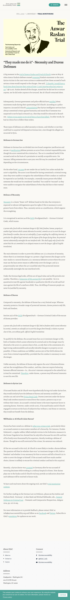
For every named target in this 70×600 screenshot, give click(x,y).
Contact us (8, 559)
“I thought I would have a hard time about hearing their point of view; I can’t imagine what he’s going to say (34, 86)
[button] (66, 4)
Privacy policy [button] (7, 597)
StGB (20, 315)
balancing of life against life (30, 279)
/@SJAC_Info (42, 559)
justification (16, 150)
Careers (7, 562)
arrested (29, 467)
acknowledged (31, 107)
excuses (21, 169)
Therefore (24, 373)
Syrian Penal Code (30, 396)
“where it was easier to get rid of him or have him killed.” (28, 116)
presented (36, 77)
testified (52, 101)
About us (7, 555)
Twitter (52, 513)
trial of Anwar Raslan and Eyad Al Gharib (35, 74)
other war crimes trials (41, 426)
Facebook (42, 513)
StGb (32, 218)
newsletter (13, 516)
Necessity (7, 202)
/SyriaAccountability (45, 555)
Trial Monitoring (46, 14)
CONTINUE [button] (63, 595)
